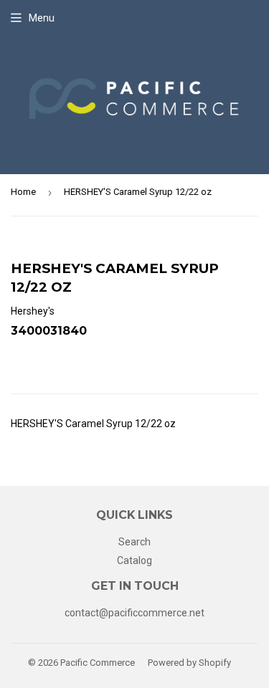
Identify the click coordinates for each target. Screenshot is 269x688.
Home (23, 191)
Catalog (134, 560)
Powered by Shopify (189, 662)
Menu (42, 18)
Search (134, 542)
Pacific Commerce (97, 662)
